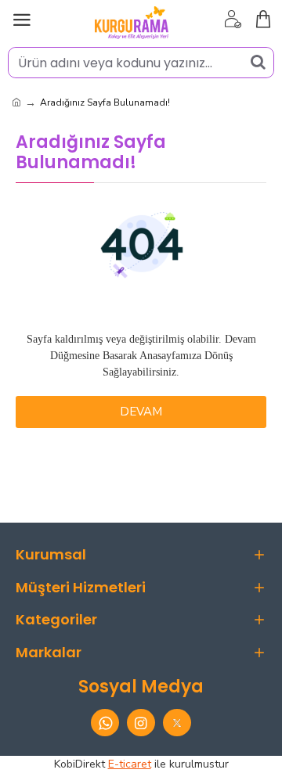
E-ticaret (129, 764)
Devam (141, 411)
